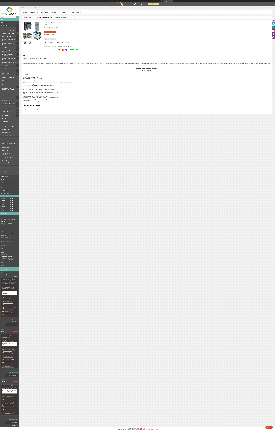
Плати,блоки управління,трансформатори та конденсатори (8, 99)
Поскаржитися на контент (141, 429)
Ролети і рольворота (6, 36)
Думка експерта (4, 176)
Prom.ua (144, 428)
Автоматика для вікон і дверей (9, 62)
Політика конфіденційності (152, 429)
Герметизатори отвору (7, 173)
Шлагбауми (4, 47)
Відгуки (2, 187)
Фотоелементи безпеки (7, 157)
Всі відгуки (14, 425)
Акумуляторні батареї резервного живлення (7, 163)
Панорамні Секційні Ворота (8, 33)
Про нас (2, 182)
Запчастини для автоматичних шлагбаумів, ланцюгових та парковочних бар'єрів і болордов (8, 89)
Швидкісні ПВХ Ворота (7, 124)
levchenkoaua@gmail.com (6, 241)
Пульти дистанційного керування (7, 154)
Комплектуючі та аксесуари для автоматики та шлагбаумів (8, 79)
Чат (270, 427)
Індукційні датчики (6, 167)
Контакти (53, 12)
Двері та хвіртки (5, 115)
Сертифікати (4, 185)
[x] (24, 56)
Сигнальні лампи (5, 150)
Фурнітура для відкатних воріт (9, 103)
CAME (51, 17)
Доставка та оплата (5, 190)
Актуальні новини (5, 193)
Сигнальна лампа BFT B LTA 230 (8, 344)
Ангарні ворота (5, 147)
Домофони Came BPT (6, 121)
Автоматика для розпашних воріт (8, 40)
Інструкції (3, 179)
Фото (2, 22)
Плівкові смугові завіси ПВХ (8, 126)
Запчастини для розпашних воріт (8, 94)
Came (39, 63)
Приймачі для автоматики (8, 160)
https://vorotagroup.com (6, 237)
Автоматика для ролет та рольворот (7, 50)
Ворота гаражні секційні (7, 28)
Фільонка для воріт (6, 108)
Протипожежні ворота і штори (9, 140)
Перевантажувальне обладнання (6, 74)
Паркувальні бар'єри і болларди (7, 112)
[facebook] (23, 56)
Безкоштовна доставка (51, 39)
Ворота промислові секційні (8, 30)
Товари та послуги (5, 25)
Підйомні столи (5, 129)
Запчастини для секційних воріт (8, 83)
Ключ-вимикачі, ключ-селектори (7, 170)
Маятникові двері (6, 132)
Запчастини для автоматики (8, 70)
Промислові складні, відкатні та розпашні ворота (8, 144)
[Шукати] (17, 17)
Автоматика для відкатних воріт (8, 44)
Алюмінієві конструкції (7, 138)
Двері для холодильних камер (8, 135)
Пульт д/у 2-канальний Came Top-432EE (8, 292)
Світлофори (4, 118)
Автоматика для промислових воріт (8, 59)
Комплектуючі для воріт (7, 106)
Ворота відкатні (5, 65)
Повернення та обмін (77, 12)
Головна (25, 12)
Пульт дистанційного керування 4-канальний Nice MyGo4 (9, 391)
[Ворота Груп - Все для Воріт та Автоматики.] (9, 10)
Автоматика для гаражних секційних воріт (8, 55)
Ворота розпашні (6, 68)
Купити (50, 32)
